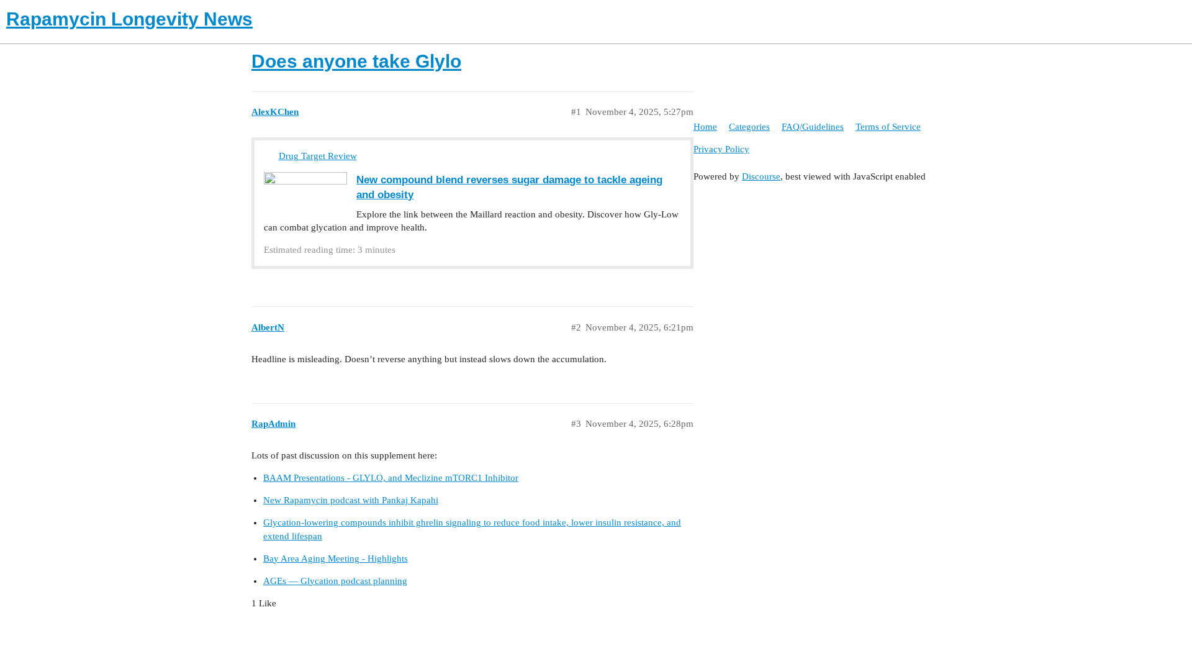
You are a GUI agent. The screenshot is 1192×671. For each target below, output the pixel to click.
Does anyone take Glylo (356, 61)
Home (705, 127)
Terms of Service (888, 127)
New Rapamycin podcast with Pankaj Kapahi (350, 500)
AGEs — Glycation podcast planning (335, 581)
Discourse (761, 176)
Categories (749, 127)
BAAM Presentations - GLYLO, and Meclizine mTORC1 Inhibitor (390, 478)
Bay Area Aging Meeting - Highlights (335, 559)
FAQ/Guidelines (813, 127)
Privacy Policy (721, 149)
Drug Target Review (318, 156)
